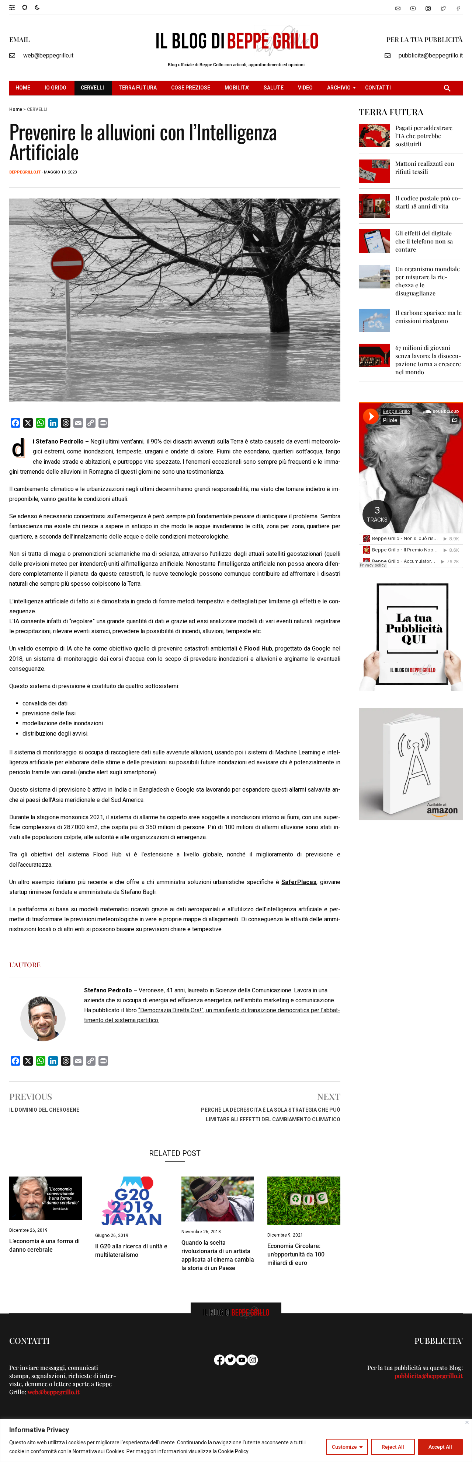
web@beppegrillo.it (48, 55)
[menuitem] (23, 88)
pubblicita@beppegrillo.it (431, 55)
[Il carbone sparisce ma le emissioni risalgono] (374, 319)
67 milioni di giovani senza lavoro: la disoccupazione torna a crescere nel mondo (428, 360)
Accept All (440, 1447)
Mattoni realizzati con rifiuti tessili (424, 167)
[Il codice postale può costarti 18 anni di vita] (374, 205)
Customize (344, 1447)
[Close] (467, 1422)
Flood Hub (258, 648)
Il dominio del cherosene (44, 1110)
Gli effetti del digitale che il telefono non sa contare (424, 241)
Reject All (393, 1447)
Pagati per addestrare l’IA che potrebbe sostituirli (423, 136)
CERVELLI (37, 109)
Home (15, 109)
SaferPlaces (298, 882)
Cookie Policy (233, 1451)
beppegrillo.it (25, 172)
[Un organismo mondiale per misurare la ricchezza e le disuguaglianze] (374, 276)
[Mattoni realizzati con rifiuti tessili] (374, 170)
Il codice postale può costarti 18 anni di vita (428, 202)
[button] (15, 7)
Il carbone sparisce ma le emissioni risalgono (428, 317)
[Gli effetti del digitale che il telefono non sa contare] (374, 240)
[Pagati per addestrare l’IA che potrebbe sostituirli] (374, 135)
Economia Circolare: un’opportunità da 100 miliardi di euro (295, 1254)
